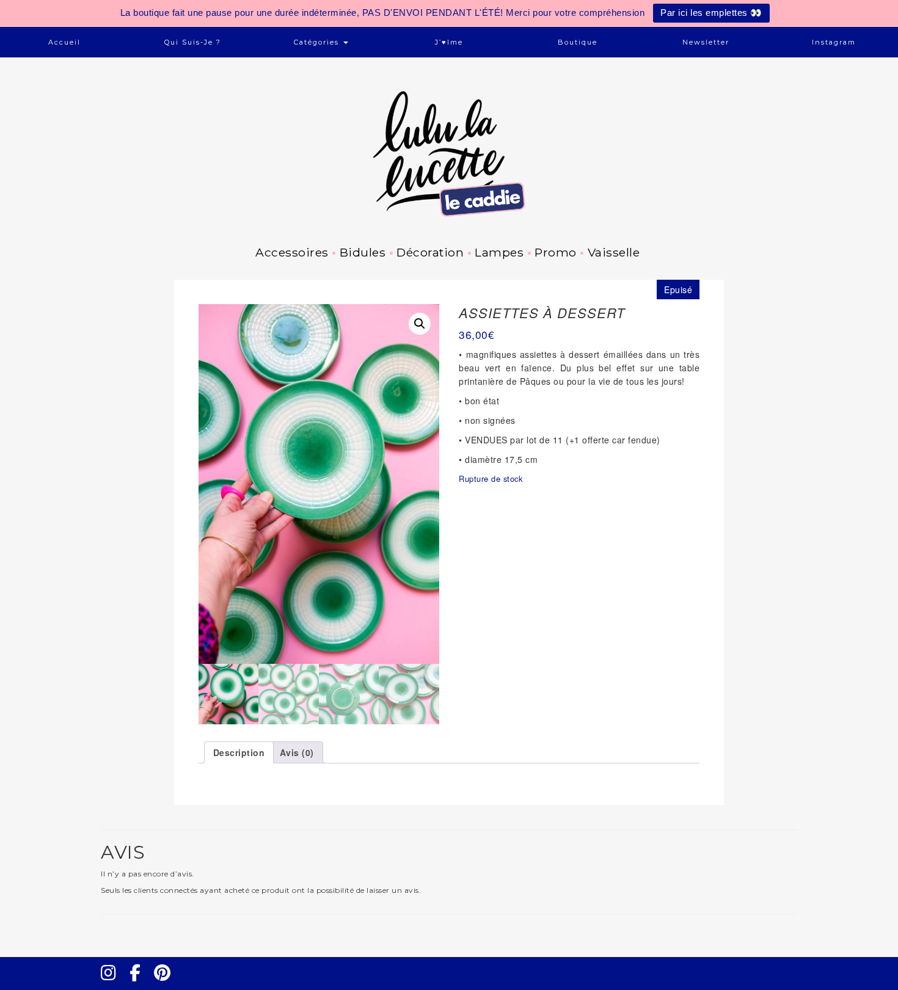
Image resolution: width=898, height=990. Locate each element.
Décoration (430, 252)
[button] (420, 324)
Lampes (499, 252)
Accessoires (292, 252)
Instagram (834, 42)
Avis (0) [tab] (297, 752)
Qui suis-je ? (192, 42)
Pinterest (166, 984)
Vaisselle (614, 252)
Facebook (140, 984)
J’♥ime (449, 42)
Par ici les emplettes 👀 (711, 12)
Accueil (64, 42)
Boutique (577, 42)
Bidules (362, 252)
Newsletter (705, 42)
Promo (556, 252)
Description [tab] (239, 752)
